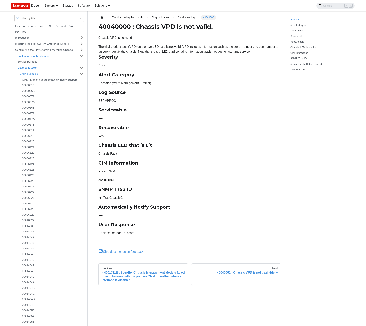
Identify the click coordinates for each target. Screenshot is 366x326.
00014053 (28, 310)
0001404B (28, 287)
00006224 (28, 203)
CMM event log (29, 73)
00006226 (28, 214)
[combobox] (21, 18)
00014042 (28, 237)
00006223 (28, 197)
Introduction (22, 37)
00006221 (28, 186)
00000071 (28, 96)
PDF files (20, 31)
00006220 (28, 180)
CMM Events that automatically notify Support (49, 79)
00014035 (28, 226)
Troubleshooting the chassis (32, 55)
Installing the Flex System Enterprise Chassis (42, 43)
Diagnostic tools (27, 67)
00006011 (28, 130)
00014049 (28, 276)
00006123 (28, 158)
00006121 (28, 147)
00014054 (28, 316)
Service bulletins (27, 61)
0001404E (28, 304)
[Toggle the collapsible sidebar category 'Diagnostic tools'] (81, 68)
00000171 (28, 113)
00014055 (28, 321)
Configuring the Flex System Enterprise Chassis (44, 49)
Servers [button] (49, 5)
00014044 (28, 248)
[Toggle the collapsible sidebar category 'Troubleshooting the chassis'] (81, 56)
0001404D (28, 299)
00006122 (28, 152)
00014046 (28, 259)
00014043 (28, 242)
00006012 (28, 135)
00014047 (28, 265)
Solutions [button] (100, 5)
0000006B (28, 90)
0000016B (28, 107)
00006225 (28, 209)
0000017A (28, 118)
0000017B (28, 124)
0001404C (28, 293)
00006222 (28, 192)
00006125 (28, 169)
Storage (68, 5)
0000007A (28, 102)
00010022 (28, 220)
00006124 (28, 163)
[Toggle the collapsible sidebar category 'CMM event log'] (81, 74)
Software (84, 5)
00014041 (28, 231)
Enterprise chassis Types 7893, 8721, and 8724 (44, 25)
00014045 (28, 254)
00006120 (28, 141)
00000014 (28, 85)
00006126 (28, 175)
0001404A (28, 282)
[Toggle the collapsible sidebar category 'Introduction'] (81, 38)
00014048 (28, 271)
